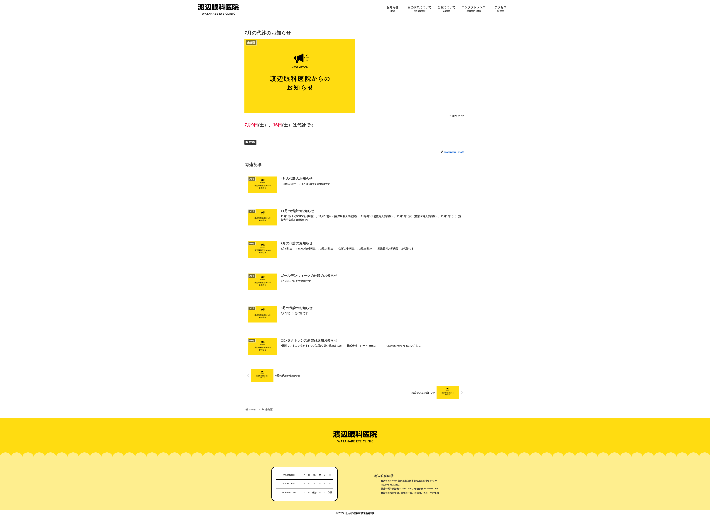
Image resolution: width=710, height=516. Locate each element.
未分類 (252, 142)
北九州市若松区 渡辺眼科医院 (359, 513)
